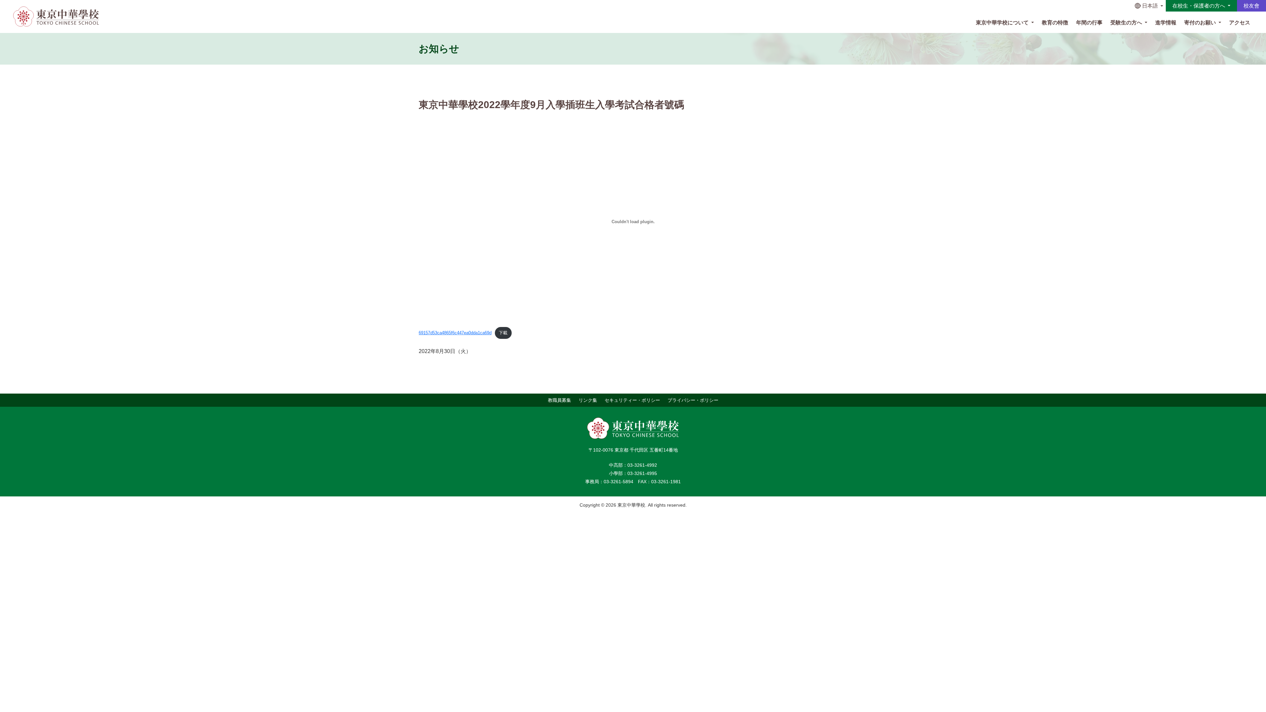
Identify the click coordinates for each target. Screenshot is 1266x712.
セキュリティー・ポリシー (632, 399)
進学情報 (1165, 22)
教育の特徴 (1055, 22)
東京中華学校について (1003, 22)
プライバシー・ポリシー (693, 399)
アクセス (1239, 22)
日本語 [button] (1150, 6)
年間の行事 (1089, 22)
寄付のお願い (1200, 22)
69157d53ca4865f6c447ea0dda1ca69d (455, 332)
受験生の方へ (1126, 22)
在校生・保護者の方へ (1199, 6)
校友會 (1251, 6)
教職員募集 (559, 399)
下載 (503, 332)
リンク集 (588, 399)
